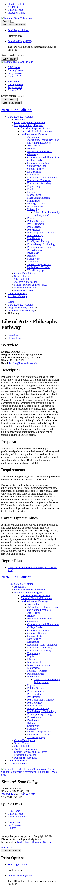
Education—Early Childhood (42, 177)
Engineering (33, 186)
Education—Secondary (39, 183)
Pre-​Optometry (35, 235)
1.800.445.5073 (27, 794)
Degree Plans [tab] (14, 338)
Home (11, 301)
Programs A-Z (15, 73)
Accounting (33, 137)
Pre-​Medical (33, 229)
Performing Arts (35, 206)
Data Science (34, 171)
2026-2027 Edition (16, 110)
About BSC (20, 119)
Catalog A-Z (14, 822)
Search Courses (22, 276)
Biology (31, 148)
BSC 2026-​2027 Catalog (20, 116)
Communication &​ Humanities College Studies (43, 158)
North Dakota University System (34, 842)
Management (34, 195)
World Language (36, 270)
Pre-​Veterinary (34, 250)
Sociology (32, 261)
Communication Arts (38, 163)
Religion (31, 255)
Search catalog (8, 55)
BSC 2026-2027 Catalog (20, 304)
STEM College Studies (39, 264)
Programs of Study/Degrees (22, 307)
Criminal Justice (35, 168)
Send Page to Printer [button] (18, 30)
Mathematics (33, 200)
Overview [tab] (13, 335)
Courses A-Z (14, 76)
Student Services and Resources (30, 284)
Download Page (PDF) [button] (20, 41)
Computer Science (36, 166)
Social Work (33, 258)
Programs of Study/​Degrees (28, 125)
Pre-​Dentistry (34, 226)
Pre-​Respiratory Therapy (40, 247)
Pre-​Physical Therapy (38, 241)
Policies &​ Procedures (25, 290)
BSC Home (14, 67)
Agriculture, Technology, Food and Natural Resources (43, 141)
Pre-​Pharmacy (34, 238)
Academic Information (25, 281)
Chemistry (32, 154)
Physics (31, 218)
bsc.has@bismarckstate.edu (23, 363)
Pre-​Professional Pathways (34, 134)
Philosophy (33, 209)
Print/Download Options (14, 25)
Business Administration (39, 151)
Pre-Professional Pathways (21, 310)
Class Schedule (22, 279)
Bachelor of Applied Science (35, 128)
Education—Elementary (39, 180)
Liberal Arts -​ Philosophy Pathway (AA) (47, 214)
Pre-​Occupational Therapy (40, 232)
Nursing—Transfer (37, 203)
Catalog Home (15, 9)
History (31, 192)
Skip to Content (16, 4)
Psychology (33, 252)
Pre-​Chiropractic (35, 223)
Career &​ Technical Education (36, 131)
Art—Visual (33, 145)
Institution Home (16, 12)
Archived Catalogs (17, 296)
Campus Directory (17, 293)
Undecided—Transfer (38, 267)
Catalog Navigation (11, 103)
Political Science (35, 221)
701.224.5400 (8, 794)
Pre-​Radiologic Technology (41, 244)
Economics (33, 174)
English (31, 189)
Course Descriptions (24, 273)
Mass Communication (38, 197)
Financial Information (25, 287)
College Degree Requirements (29, 122)
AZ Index (13, 6)
